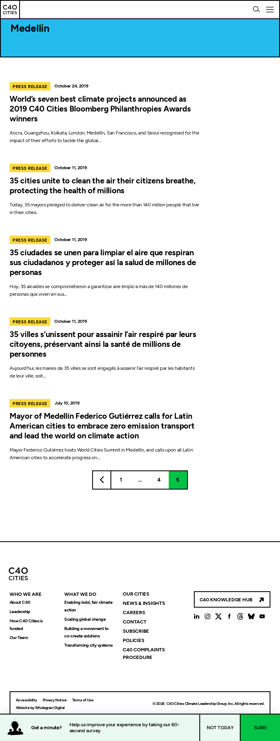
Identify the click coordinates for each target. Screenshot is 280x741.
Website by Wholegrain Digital (40, 707)
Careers (134, 613)
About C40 (20, 602)
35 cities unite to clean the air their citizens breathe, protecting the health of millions (103, 185)
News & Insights (144, 603)
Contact (134, 622)
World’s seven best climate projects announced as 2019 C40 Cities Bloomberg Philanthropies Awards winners (100, 108)
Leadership (20, 611)
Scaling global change (85, 619)
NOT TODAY (220, 727)
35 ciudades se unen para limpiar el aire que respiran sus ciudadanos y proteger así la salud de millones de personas (103, 262)
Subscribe (136, 631)
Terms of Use (82, 700)
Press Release (30, 86)
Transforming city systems (88, 645)
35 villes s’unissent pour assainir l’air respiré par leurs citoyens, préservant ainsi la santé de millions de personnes (103, 344)
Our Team (19, 637)
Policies (133, 640)
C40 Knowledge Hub (226, 600)
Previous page (101, 480)
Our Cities (136, 594)
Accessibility (26, 700)
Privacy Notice (55, 700)
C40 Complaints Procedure (144, 653)
